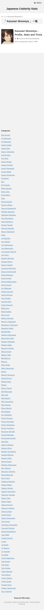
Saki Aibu (4, 442)
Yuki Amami (5, 561)
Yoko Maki (5, 535)
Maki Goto (5, 308)
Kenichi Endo (6, 278)
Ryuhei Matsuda (7, 435)
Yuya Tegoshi (6, 591)
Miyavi (3, 372)
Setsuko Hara (6, 458)
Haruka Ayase (6, 202)
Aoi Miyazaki (6, 142)
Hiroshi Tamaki (7, 225)
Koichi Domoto (6, 295)
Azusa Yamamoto (8, 175)
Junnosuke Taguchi (8, 252)
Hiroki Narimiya (7, 222)
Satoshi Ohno (6, 448)
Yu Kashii (4, 545)
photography (23, 41)
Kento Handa (6, 285)
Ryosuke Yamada (8, 432)
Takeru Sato (6, 498)
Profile (35, 41)
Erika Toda (5, 192)
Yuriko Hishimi (6, 578)
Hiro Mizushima (7, 218)
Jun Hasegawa (7, 245)
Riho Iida (4, 395)
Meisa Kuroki (6, 352)
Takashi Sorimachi (8, 492)
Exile (3, 198)
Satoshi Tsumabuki (8, 452)
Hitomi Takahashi (7, 232)
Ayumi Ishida (6, 172)
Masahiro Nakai (7, 328)
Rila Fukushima (7, 402)
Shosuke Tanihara (8, 472)
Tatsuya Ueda (6, 512)
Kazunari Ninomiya (25, 38)
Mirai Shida (5, 365)
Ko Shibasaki (6, 288)
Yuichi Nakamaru (7, 558)
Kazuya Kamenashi (8, 272)
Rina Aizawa (6, 405)
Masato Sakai (6, 345)
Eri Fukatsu (5, 185)
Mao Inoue (5, 315)
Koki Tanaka (6, 298)
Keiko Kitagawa (7, 275)
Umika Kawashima (8, 532)
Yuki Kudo (5, 565)
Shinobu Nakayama (8, 465)
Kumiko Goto (6, 302)
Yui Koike (4, 555)
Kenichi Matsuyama (8, 282)
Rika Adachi (5, 398)
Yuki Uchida (5, 568)
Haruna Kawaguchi (8, 208)
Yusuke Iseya (6, 585)
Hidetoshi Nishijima (8, 215)
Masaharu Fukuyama (9, 325)
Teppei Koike (6, 515)
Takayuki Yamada (8, 495)
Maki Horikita (6, 312)
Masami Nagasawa (8, 335)
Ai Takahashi (6, 138)
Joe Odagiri (5, 242)
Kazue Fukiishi (6, 265)
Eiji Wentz (5, 178)
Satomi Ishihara (7, 445)
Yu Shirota (5, 548)
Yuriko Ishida (6, 581)
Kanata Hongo (6, 262)
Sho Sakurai (6, 468)
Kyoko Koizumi (7, 305)
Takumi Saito (6, 502)
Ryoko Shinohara (8, 425)
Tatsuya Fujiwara (7, 508)
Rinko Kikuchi (6, 408)
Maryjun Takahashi (8, 322)
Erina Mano (5, 195)
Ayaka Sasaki (6, 162)
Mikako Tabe (6, 355)
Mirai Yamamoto (7, 368)
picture (30, 41)
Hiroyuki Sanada (7, 228)
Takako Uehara (7, 488)
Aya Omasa (5, 155)
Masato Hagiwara (8, 342)
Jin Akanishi (5, 238)
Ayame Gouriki (7, 165)
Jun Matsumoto (7, 248)
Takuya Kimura (7, 505)
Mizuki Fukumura (8, 375)
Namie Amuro (6, 378)
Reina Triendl (6, 388)
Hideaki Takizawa (8, 212)
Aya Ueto (4, 158)
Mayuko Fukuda (7, 348)
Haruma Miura (6, 205)
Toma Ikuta (5, 522)
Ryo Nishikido (6, 415)
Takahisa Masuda (8, 482)
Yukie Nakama (6, 571)
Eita (2, 182)
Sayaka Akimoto (7, 455)
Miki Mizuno (5, 358)
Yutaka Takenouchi (8, 588)
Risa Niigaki (5, 412)
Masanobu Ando (7, 338)
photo (16, 41)
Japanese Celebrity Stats (22, 8)
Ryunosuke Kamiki (8, 438)
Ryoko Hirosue (7, 418)
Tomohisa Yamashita (9, 525)
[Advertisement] (21, 72)
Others (3, 385)
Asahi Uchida (6, 145)
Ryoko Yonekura (7, 428)
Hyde (3, 235)
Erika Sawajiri (6, 188)
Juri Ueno (5, 255)
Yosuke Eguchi (7, 538)
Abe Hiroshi (5, 135)
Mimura (4, 362)
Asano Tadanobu (7, 152)
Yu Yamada (5, 552)
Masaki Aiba (6, 332)
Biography (35, 38)
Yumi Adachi (6, 575)
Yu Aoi (3, 542)
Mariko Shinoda (7, 318)
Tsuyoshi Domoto (8, 528)
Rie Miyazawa (6, 392)
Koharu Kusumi (7, 292)
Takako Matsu (6, 485)
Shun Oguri (5, 478)
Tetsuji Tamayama (8, 518)
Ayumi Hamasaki (7, 168)
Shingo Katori (6, 462)
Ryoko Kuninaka (7, 422)
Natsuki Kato (6, 382)
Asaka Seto (5, 148)
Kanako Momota (7, 258)
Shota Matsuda (7, 475)
